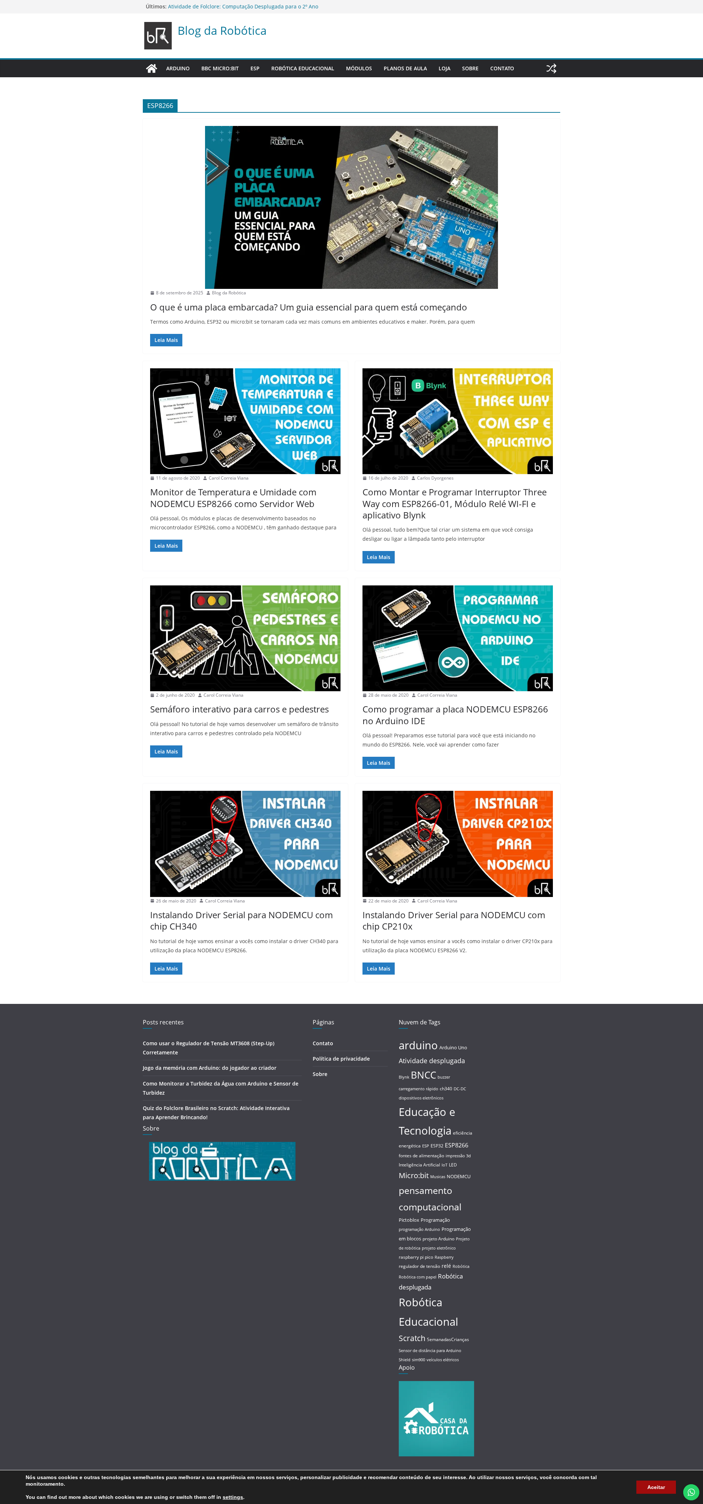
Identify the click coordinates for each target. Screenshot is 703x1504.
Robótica (461, 1266)
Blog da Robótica (222, 30)
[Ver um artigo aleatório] (551, 68)
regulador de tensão (419, 1266)
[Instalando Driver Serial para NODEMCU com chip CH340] (245, 844)
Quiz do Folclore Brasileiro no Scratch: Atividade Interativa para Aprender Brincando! (272, 6)
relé (446, 1265)
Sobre (470, 68)
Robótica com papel (417, 1277)
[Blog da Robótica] (151, 68)
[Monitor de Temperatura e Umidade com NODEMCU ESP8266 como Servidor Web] (245, 421)
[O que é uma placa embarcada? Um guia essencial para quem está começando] (351, 207)
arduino (418, 1045)
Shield (404, 1359)
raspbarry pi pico (416, 1257)
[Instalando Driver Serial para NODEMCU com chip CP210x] (457, 844)
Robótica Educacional (302, 68)
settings (233, 1497)
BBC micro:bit (220, 68)
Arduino (178, 68)
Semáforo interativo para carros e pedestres (239, 709)
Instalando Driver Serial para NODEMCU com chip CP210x (453, 920)
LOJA (444, 68)
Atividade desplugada (432, 1060)
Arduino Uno (453, 1047)
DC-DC (460, 1088)
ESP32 (437, 1146)
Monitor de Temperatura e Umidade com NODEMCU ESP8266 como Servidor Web (233, 497)
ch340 (446, 1089)
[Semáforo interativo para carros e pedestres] (245, 638)
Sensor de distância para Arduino (430, 1350)
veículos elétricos (443, 1359)
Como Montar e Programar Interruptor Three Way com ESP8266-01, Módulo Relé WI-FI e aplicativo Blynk (454, 503)
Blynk (404, 1077)
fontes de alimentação (421, 1156)
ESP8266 (456, 1145)
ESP (255, 68)
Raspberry (444, 1257)
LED (453, 1165)
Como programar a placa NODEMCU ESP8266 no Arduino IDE (455, 714)
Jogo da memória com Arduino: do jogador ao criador (209, 1067)
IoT (444, 1165)
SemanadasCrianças (448, 1339)
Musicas (437, 1176)
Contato (502, 68)
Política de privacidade (341, 1058)
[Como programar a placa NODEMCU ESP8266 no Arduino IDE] (457, 638)
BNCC (423, 1075)
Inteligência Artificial (419, 1165)
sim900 (418, 1359)
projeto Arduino (438, 1239)
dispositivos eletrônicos (421, 1098)
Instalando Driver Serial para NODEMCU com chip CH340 (241, 920)
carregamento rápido (418, 1088)
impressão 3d (458, 1155)
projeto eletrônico (439, 1248)
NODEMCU (458, 1176)
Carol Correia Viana (229, 478)
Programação (435, 1220)
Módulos (359, 68)
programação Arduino (419, 1229)
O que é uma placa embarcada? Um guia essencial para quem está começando (308, 307)
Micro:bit (414, 1175)
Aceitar (656, 1487)
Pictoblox (409, 1220)
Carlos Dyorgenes (435, 478)
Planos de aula (405, 68)
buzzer (444, 1077)
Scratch (412, 1338)
